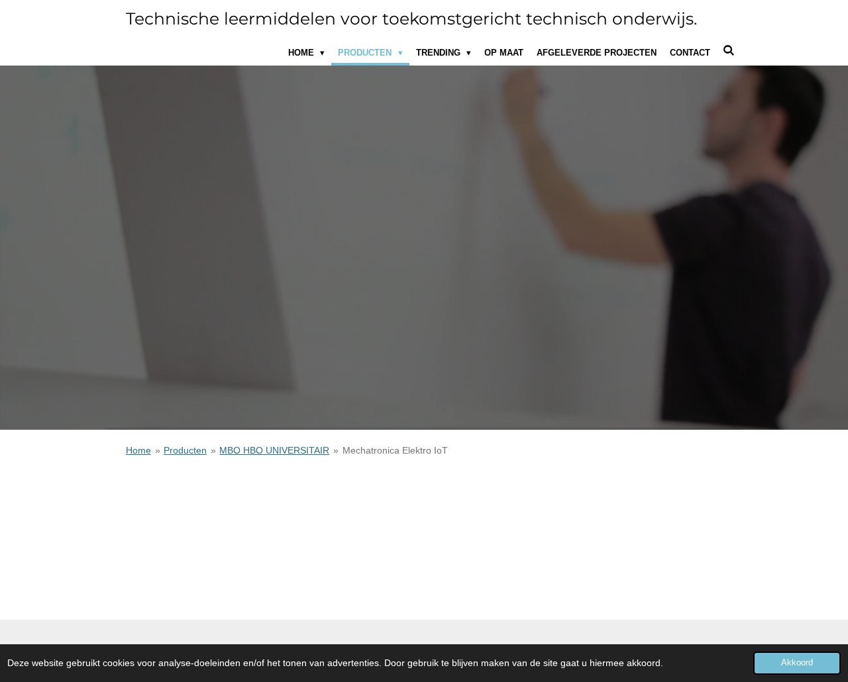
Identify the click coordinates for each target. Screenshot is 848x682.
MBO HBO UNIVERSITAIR (274, 450)
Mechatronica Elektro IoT (395, 450)
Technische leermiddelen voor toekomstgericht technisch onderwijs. (411, 18)
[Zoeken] (729, 50)
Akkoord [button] (797, 662)
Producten (185, 450)
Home (138, 450)
